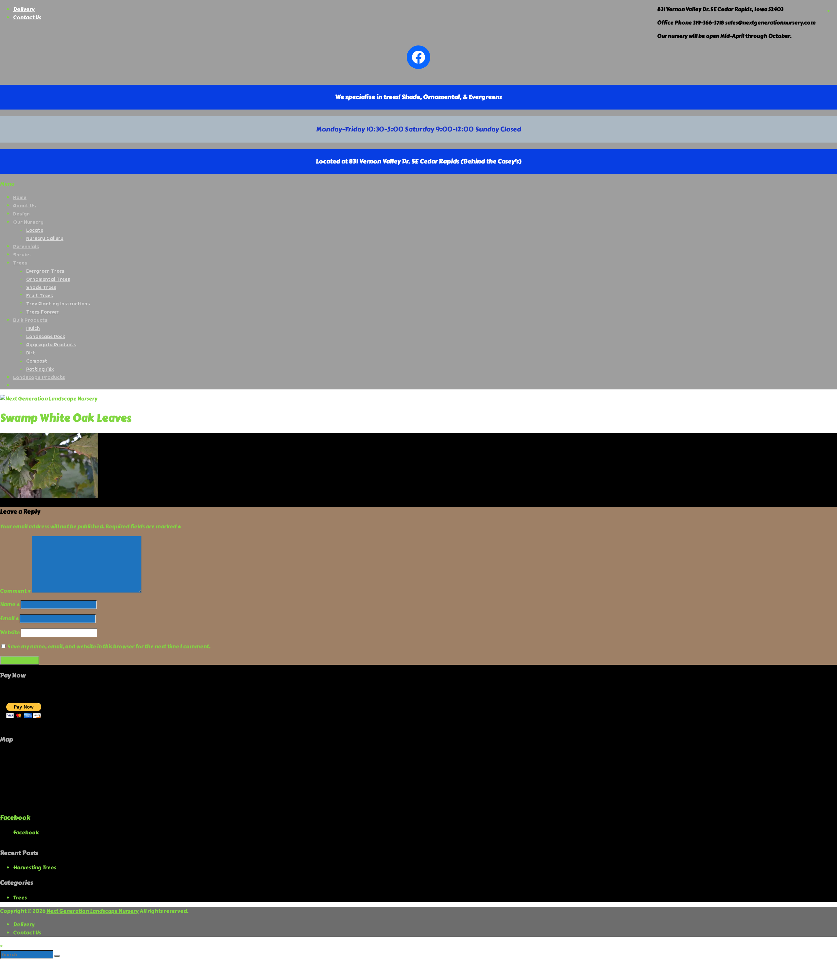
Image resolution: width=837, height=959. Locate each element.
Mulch (33, 328)
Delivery (24, 9)
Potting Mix (40, 369)
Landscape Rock (45, 336)
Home (19, 197)
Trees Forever (42, 312)
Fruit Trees (39, 296)
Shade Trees (41, 287)
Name (10, 604)
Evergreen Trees (45, 271)
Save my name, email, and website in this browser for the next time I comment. (109, 646)
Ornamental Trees (48, 279)
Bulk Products (30, 320)
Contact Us (27, 17)
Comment (15, 591)
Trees (20, 263)
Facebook (15, 817)
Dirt (30, 353)
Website (10, 632)
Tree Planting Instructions (58, 304)
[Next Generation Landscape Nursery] (48, 399)
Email (9, 618)
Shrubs (22, 254)
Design (21, 214)
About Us (24, 205)
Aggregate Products (51, 345)
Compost (36, 361)
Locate (34, 230)
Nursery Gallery (44, 238)
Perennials (26, 246)
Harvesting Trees (34, 868)
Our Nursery (28, 222)
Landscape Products (39, 377)
